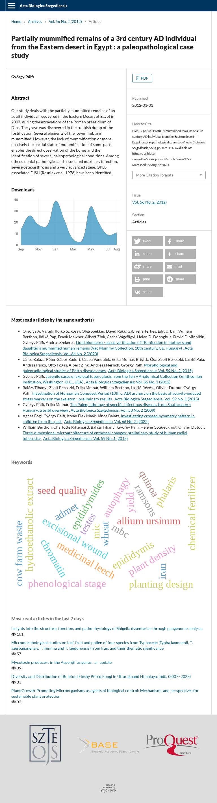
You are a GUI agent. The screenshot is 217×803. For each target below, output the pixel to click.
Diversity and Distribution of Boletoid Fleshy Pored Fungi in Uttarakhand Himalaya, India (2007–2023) (101, 676)
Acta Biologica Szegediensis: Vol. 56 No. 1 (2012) (128, 381)
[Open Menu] (11, 5)
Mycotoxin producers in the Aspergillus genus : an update (61, 662)
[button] (147, 241)
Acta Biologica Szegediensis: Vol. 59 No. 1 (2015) (156, 398)
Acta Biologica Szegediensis (43, 5)
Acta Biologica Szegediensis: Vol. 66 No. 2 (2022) (106, 421)
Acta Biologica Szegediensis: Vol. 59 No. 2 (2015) (150, 370)
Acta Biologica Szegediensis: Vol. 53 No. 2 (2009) (113, 410)
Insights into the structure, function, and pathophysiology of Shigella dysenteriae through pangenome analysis (106, 628)
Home (16, 21)
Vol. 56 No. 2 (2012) (65, 21)
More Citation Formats (154, 175)
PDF (144, 78)
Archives (35, 21)
